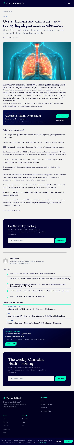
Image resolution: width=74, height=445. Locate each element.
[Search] (64, 3)
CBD (4, 147)
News (42, 401)
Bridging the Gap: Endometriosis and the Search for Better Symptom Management (34, 323)
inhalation (35, 159)
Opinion (5, 422)
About (4, 432)
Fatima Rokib (7, 38)
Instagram (24, 422)
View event (62, 116)
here (19, 210)
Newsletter (25, 419)
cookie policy (42, 442)
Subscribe (60, 240)
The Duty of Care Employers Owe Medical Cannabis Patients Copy (32, 273)
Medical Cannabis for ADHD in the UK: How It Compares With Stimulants (31, 309)
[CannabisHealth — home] (13, 3)
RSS (23, 426)
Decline (58, 441)
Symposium (6, 429)
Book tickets (60, 120)
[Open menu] (69, 3)
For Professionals (46, 411)
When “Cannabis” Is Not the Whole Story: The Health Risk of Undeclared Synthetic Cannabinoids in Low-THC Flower (37, 285)
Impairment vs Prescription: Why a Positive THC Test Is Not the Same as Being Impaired (39, 291)
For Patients (44, 407)
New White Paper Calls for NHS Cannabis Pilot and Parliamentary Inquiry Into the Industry (40, 279)
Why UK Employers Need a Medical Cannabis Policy (27, 296)
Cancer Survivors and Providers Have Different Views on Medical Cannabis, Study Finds (36, 316)
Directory (5, 426)
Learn (4, 419)
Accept (68, 441)
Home (5, 11)
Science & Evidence (46, 404)
